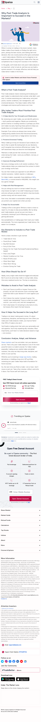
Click (12, 441)
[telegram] (2, 661)
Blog (9, 8)
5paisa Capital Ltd (7, 43)
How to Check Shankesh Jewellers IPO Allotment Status (21, 424)
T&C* (28, 502)
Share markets (6, 342)
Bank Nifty (5, 179)
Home (3, 8)
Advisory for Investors (7, 608)
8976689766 (23, 652)
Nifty (34, 177)
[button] (14, 8)
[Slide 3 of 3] (24, 432)
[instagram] (6, 661)
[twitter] (10, 661)
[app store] (22, 679)
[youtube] (21, 661)
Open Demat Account (20, 499)
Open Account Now (21, 83)
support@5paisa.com (15, 645)
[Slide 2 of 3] (20, 432)
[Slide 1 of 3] (16, 432)
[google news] (25, 661)
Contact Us (4, 598)
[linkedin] (17, 661)
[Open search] (34, 2)
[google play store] (8, 679)
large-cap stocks (25, 357)
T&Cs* (29, 403)
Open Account (20, 399)
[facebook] (13, 661)
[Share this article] (20, 43)
